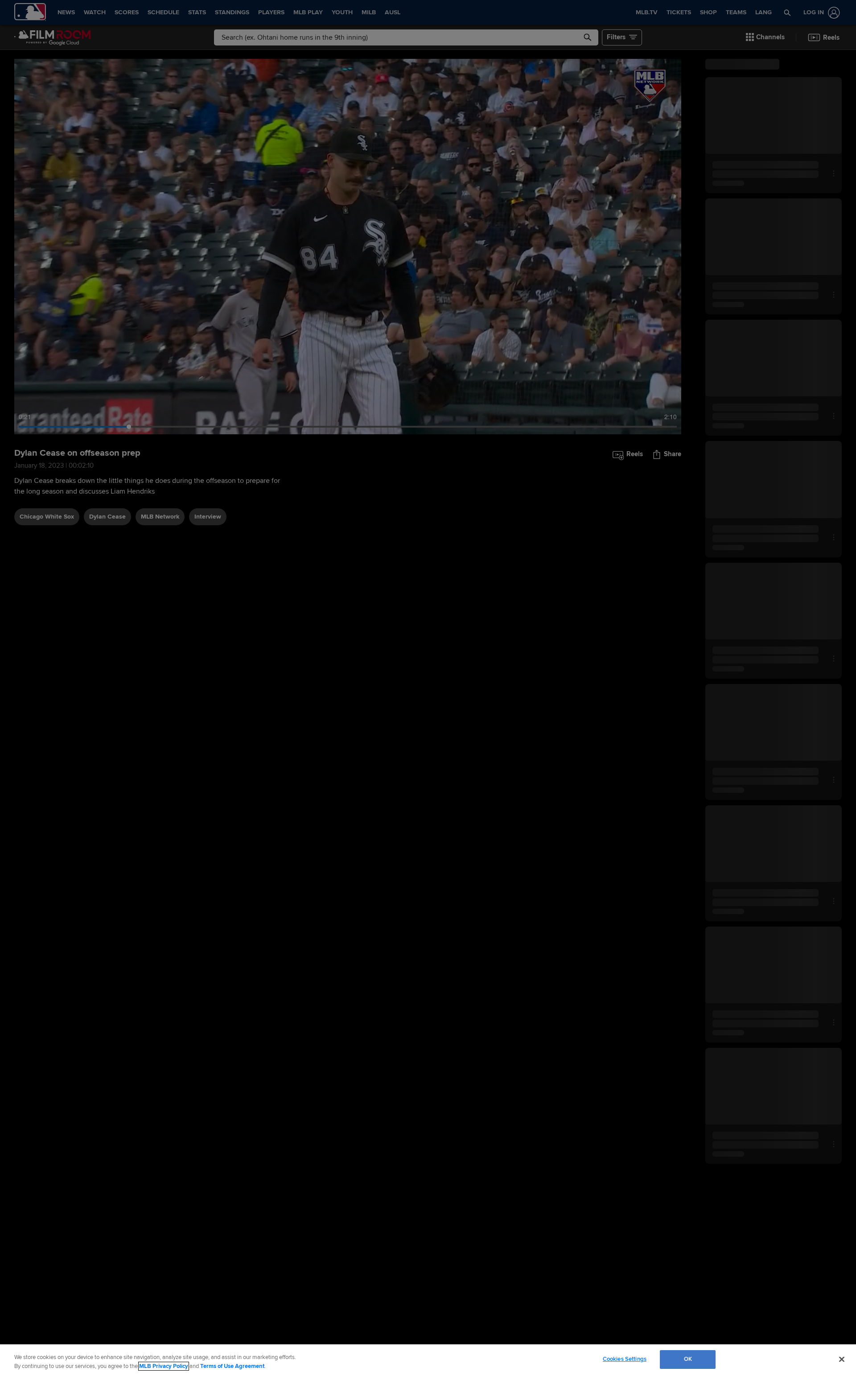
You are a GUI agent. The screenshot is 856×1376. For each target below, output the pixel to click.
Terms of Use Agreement (232, 1366)
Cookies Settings (624, 1359)
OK (688, 1359)
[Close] (842, 1359)
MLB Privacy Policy (163, 1366)
